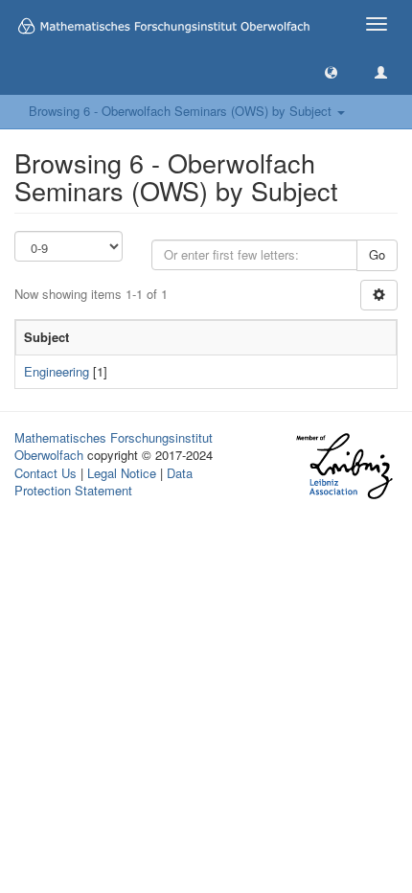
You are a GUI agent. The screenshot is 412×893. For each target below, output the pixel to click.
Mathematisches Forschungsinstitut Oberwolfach (113, 446)
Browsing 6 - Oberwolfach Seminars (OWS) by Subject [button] (182, 111)
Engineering (56, 371)
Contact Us (45, 473)
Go (377, 254)
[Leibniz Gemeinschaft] (343, 466)
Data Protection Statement (103, 482)
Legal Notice (121, 473)
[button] (331, 71)
